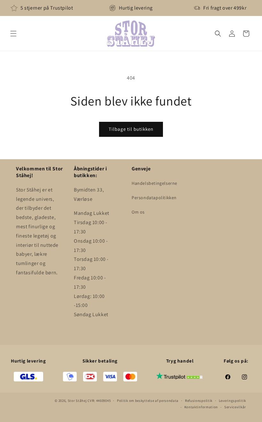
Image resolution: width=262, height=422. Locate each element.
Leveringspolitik (232, 400)
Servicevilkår (235, 407)
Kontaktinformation (201, 407)
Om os (138, 212)
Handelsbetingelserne (154, 183)
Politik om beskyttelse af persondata (148, 400)
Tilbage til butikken (131, 129)
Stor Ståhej (77, 400)
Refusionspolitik (198, 400)
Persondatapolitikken (154, 197)
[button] (13, 34)
